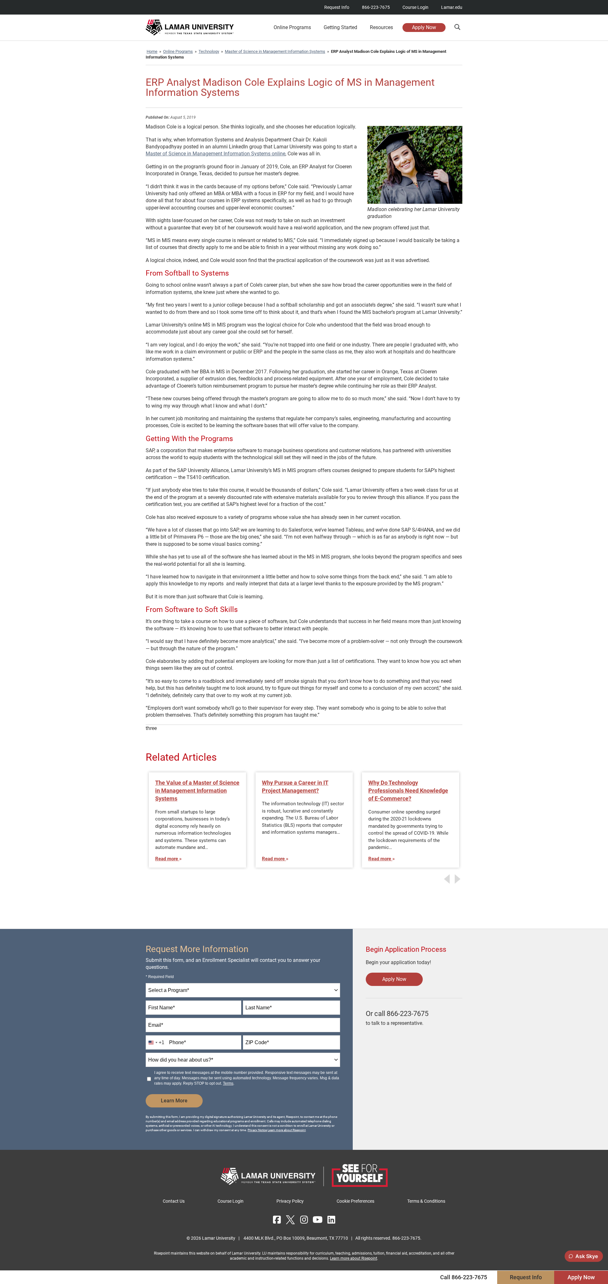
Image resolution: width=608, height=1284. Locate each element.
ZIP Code (257, 1042)
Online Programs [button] (292, 27)
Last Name (258, 1007)
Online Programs (178, 51)
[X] (290, 1219)
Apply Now (424, 27)
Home (152, 51)
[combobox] (243, 990)
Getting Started (340, 27)
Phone (177, 1042)
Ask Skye (586, 1256)
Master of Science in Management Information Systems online (215, 154)
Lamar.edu (451, 7)
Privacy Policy (290, 1201)
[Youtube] (317, 1219)
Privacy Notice (257, 1130)
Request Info (336, 7)
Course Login (415, 7)
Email (155, 1025)
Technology (209, 51)
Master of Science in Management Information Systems (275, 51)
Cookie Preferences (355, 1201)
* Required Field (160, 977)
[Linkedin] (331, 1219)
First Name (161, 1007)
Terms (228, 1083)
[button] (457, 27)
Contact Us (174, 1201)
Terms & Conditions (426, 1201)
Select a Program (168, 990)
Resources (381, 27)
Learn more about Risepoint (287, 1130)
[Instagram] (304, 1219)
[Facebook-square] (276, 1219)
